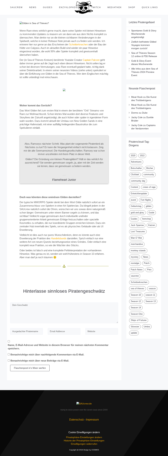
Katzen (151, 225)
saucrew (135, 276)
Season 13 (151, 301)
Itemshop (146, 219)
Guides (47, 7)
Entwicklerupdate (139, 193)
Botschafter (136, 168)
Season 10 (136, 295)
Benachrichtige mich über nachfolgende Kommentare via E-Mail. (47, 354)
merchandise (137, 244)
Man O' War (136, 238)
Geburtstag (136, 206)
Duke (144, 112)
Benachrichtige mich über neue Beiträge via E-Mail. (39, 360)
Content (134, 187)
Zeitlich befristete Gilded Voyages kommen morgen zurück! (143, 45)
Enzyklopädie (68, 7)
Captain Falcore (91, 59)
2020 (133, 155)
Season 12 (136, 301)
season (152, 288)
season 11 (150, 295)
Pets (149, 269)
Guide (151, 212)
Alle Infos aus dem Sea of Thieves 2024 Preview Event (144, 72)
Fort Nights (146, 200)
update (134, 333)
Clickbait (135, 174)
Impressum (92, 419)
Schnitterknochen (78, 44)
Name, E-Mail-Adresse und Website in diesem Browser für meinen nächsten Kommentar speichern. (58, 347)
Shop (131, 7)
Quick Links (150, 7)
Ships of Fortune (139, 320)
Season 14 (136, 307)
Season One (137, 314)
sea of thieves (137, 288)
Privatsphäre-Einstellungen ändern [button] (84, 437)
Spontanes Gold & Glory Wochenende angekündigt (143, 33)
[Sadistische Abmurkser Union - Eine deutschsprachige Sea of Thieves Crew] (84, 403)
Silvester (135, 326)
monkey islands (138, 250)
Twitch (96, 7)
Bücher (149, 168)
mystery (134, 257)
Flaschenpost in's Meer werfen (30, 368)
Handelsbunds (58, 238)
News (32, 7)
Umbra (147, 326)
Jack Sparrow (137, 225)
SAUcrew (16, 7)
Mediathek (114, 7)
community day (138, 181)
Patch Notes (137, 269)
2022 (142, 155)
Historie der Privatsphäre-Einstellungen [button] (84, 440)
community (149, 174)
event (133, 200)
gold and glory (137, 212)
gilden (148, 206)
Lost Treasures (138, 231)
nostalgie (135, 263)
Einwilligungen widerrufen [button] (84, 444)
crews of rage (149, 187)
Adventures (136, 162)
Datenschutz (76, 419)
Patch (146, 263)
